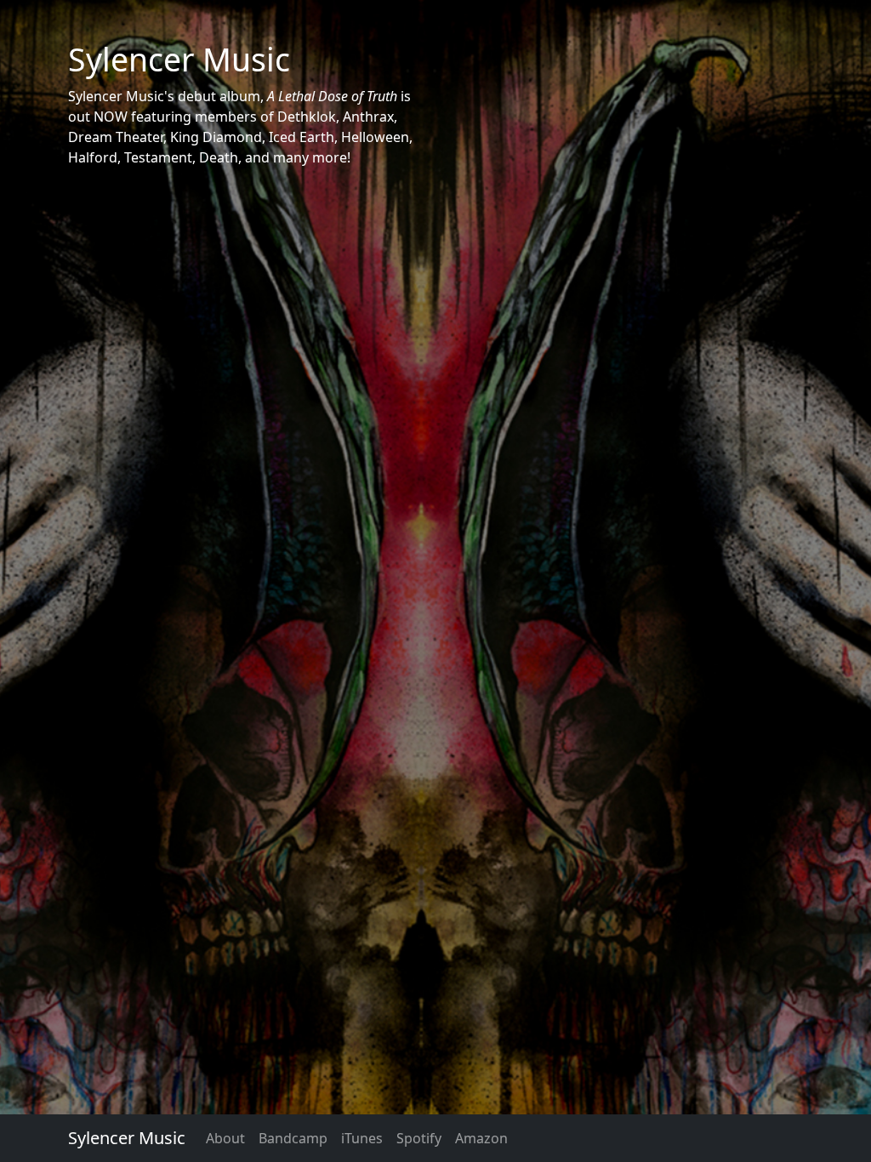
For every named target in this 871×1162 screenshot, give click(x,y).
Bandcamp (293, 1138)
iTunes (362, 1138)
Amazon (481, 1138)
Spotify (418, 1138)
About (225, 1138)
